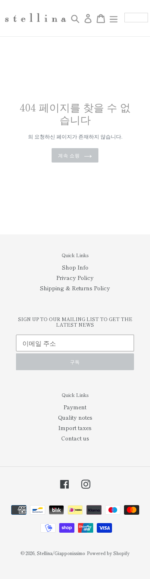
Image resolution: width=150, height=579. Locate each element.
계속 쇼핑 (69, 155)
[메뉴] (113, 18)
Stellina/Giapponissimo (61, 553)
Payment (75, 407)
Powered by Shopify (108, 553)
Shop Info (75, 267)
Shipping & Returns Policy (75, 288)
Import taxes (75, 428)
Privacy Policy (75, 278)
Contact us (75, 438)
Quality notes (75, 417)
